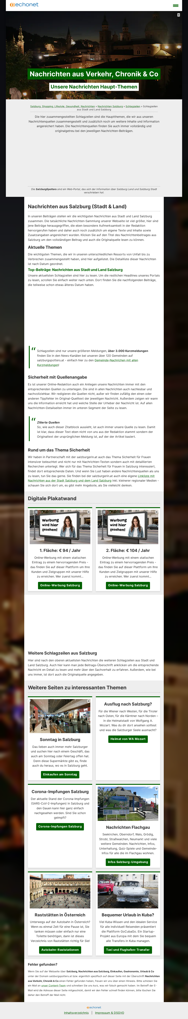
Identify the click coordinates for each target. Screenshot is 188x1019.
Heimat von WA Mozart (128, 739)
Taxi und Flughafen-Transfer (128, 949)
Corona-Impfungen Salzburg (60, 826)
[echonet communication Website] (94, 1008)
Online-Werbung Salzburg (60, 585)
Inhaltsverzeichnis (76, 1013)
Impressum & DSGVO (109, 1013)
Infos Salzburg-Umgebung (128, 862)
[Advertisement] (94, 159)
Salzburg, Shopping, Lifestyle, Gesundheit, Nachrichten (62, 106)
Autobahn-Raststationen (60, 949)
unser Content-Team (53, 985)
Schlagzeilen (133, 106)
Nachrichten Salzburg (110, 106)
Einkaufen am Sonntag (60, 774)
